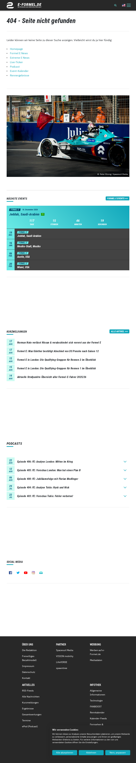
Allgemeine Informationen (97, 692)
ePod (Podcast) (30, 726)
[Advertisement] (68, 300)
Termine (26, 720)
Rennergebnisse (19, 75)
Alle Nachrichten (30, 696)
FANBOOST (96, 706)
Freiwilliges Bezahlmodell (29, 658)
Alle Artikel (117, 331)
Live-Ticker (16, 62)
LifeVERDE (61, 662)
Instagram (33, 573)
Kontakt (26, 678)
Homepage (16, 49)
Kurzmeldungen (30, 702)
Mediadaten (96, 660)
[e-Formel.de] (24, 5)
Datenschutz (28, 672)
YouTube (26, 573)
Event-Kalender (19, 71)
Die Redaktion (29, 650)
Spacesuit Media (64, 650)
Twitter (18, 573)
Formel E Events (115, 198)
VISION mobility (64, 656)
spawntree (61, 668)
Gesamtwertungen (31, 714)
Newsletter (41, 573)
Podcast (15, 66)
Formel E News (19, 53)
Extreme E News (20, 57)
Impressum (28, 666)
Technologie (96, 700)
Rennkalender (97, 712)
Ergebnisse (28, 708)
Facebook (10, 573)
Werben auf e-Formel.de (97, 652)
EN (123, 5)
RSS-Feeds (28, 690)
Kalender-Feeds (98, 718)
